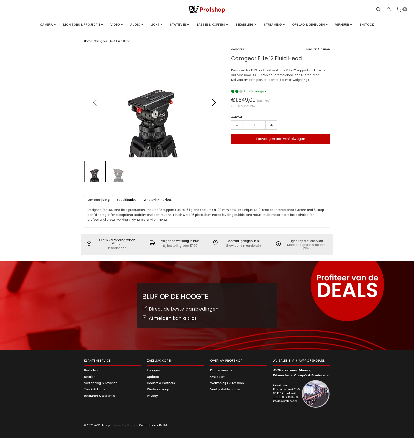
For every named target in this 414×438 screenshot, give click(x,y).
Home (88, 41)
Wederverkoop (158, 389)
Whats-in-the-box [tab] (158, 200)
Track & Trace (94, 389)
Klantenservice (221, 370)
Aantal (236, 117)
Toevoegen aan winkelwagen (280, 138)
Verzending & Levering (101, 383)
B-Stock (366, 24)
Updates (153, 377)
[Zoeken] (376, 9)
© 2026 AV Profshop (97, 425)
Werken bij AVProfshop (227, 383)
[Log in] (386, 9)
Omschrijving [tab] (99, 200)
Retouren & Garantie (99, 396)
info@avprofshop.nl (285, 401)
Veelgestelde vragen (225, 389)
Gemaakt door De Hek (153, 425)
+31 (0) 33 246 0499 (285, 397)
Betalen (90, 377)
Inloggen (153, 370)
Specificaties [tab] (126, 200)
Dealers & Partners (161, 383)
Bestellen (91, 370)
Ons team (218, 377)
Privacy (152, 396)
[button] (214, 102)
